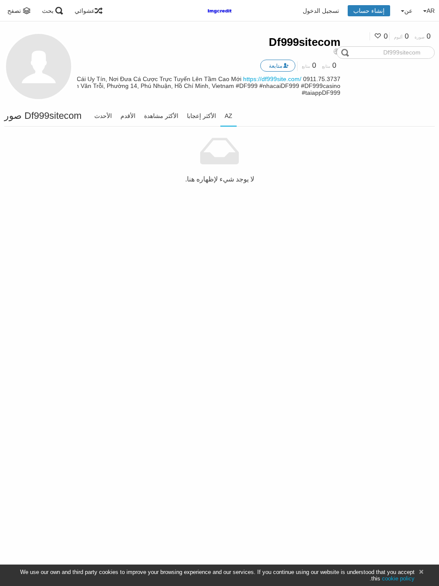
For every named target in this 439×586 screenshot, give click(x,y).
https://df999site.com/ (272, 79)
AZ (228, 115)
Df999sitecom (304, 42)
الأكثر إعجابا (201, 115)
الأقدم (127, 115)
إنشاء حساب (369, 10)
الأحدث (103, 115)
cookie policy (398, 578)
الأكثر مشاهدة (161, 115)
